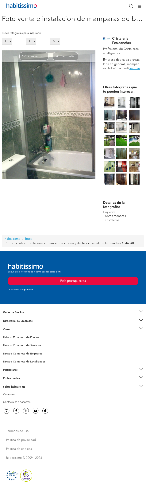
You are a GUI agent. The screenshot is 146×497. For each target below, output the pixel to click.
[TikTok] (45, 410)
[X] (25, 410)
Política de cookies (19, 449)
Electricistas (10, 352)
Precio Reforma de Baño (18, 317)
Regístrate (9, 378)
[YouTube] (35, 410)
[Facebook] (16, 410)
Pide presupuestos (73, 490)
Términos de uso (17, 431)
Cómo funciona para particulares (23, 374)
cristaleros (112, 220)
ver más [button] (134, 68)
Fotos (6, 341)
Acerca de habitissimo (16, 391)
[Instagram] (6, 410)
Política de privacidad (21, 440)
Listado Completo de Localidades (24, 361)
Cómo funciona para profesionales (24, 383)
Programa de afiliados (16, 399)
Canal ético (10, 395)
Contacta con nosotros (16, 402)
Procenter (9, 345)
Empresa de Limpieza (16, 329)
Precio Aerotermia (14, 321)
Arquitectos (10, 359)
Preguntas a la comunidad (18, 338)
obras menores (115, 216)
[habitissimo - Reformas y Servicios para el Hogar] (17, 6)
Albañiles (8, 356)
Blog (6, 334)
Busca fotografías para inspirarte (21, 33)
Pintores (8, 348)
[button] (73, 312)
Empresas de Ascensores (18, 325)
